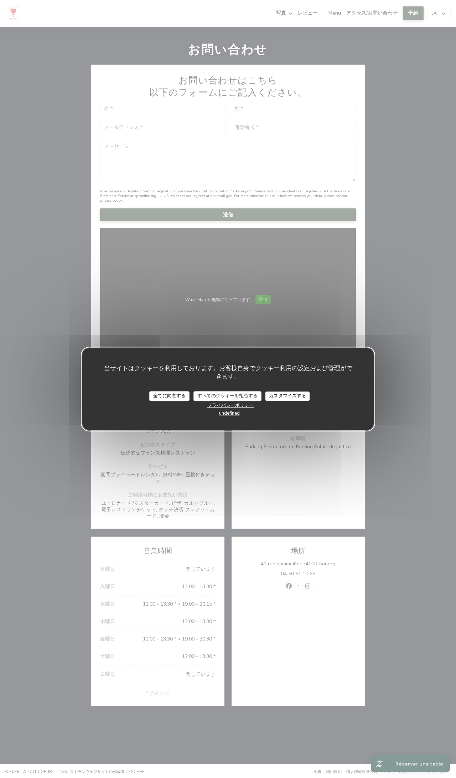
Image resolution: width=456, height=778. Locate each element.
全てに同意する (169, 396)
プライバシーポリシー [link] (230, 405)
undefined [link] (229, 413)
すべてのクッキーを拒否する (227, 396)
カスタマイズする (287, 396)
